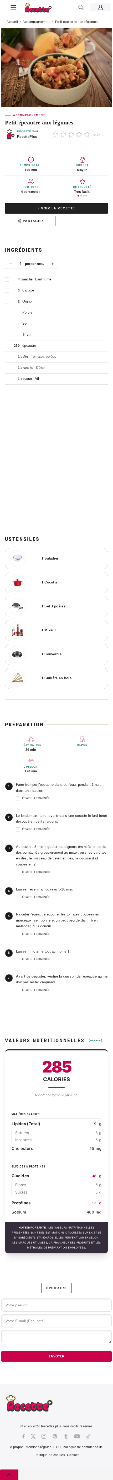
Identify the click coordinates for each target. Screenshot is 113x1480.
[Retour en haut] (9, 1474)
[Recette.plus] (41, 9)
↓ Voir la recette (56, 208)
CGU (57, 1447)
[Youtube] (77, 1436)
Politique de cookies (49, 1455)
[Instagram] (44, 1436)
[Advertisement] (56, 468)
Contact (73, 1455)
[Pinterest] (55, 1436)
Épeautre (56, 1288)
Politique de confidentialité (83, 1447)
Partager (33, 221)
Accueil (12, 21)
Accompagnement (36, 21)
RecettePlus (27, 137)
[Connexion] (100, 7)
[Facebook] (23, 1436)
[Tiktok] (88, 1436)
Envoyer (56, 1356)
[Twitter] (33, 1436)
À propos (16, 1447)
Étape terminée (36, 798)
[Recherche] (81, 7)
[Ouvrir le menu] (13, 6)
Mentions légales (39, 1447)
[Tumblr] (66, 1436)
